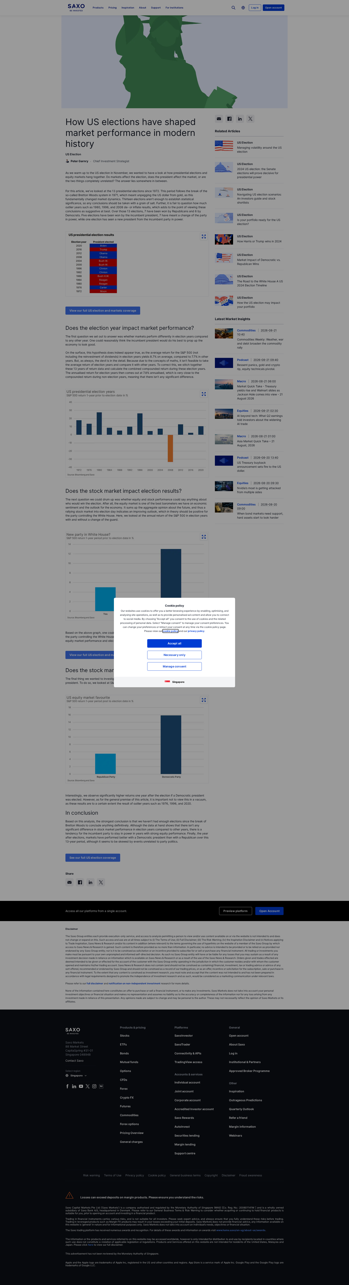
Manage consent (174, 666)
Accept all (175, 643)
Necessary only (174, 655)
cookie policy (170, 631)
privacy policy (196, 631)
